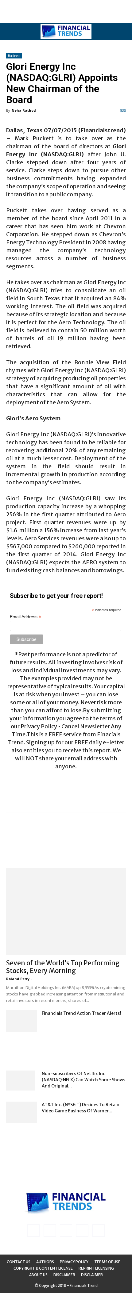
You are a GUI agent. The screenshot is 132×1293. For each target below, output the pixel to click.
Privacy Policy (74, 1261)
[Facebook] (33, 1230)
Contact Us (18, 1261)
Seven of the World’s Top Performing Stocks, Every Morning (62, 967)
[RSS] (66, 1230)
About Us (38, 1274)
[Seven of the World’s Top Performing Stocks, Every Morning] (66, 911)
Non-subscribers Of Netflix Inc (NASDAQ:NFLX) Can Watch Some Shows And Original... (83, 1080)
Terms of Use (107, 1261)
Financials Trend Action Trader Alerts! (81, 1013)
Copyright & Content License (43, 1268)
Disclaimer (64, 1274)
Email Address (25, 617)
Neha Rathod (24, 110)
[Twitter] (82, 1230)
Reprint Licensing (96, 1268)
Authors (45, 1261)
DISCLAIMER (92, 1274)
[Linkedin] (50, 1230)
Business (14, 56)
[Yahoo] (98, 1230)
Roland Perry (17, 978)
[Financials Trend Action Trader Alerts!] (21, 1021)
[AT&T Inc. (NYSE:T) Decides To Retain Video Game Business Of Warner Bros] (21, 1112)
